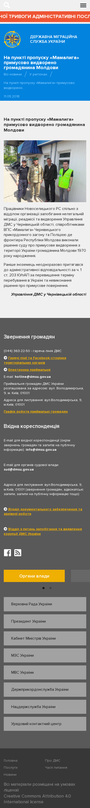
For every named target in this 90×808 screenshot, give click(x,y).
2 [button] (50, 588)
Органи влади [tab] (34, 576)
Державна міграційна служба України (53, 39)
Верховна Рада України (31, 604)
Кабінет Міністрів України (33, 638)
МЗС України (22, 655)
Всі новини (13, 74)
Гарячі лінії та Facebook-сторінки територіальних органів (35, 360)
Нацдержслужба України (33, 706)
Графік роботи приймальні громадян (36, 411)
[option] (37, 577)
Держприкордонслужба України (39, 689)
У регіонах (38, 74)
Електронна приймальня (29, 370)
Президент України (28, 621)
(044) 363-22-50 (17, 351)
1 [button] (43, 588)
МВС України (22, 672)
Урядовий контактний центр (36, 723)
